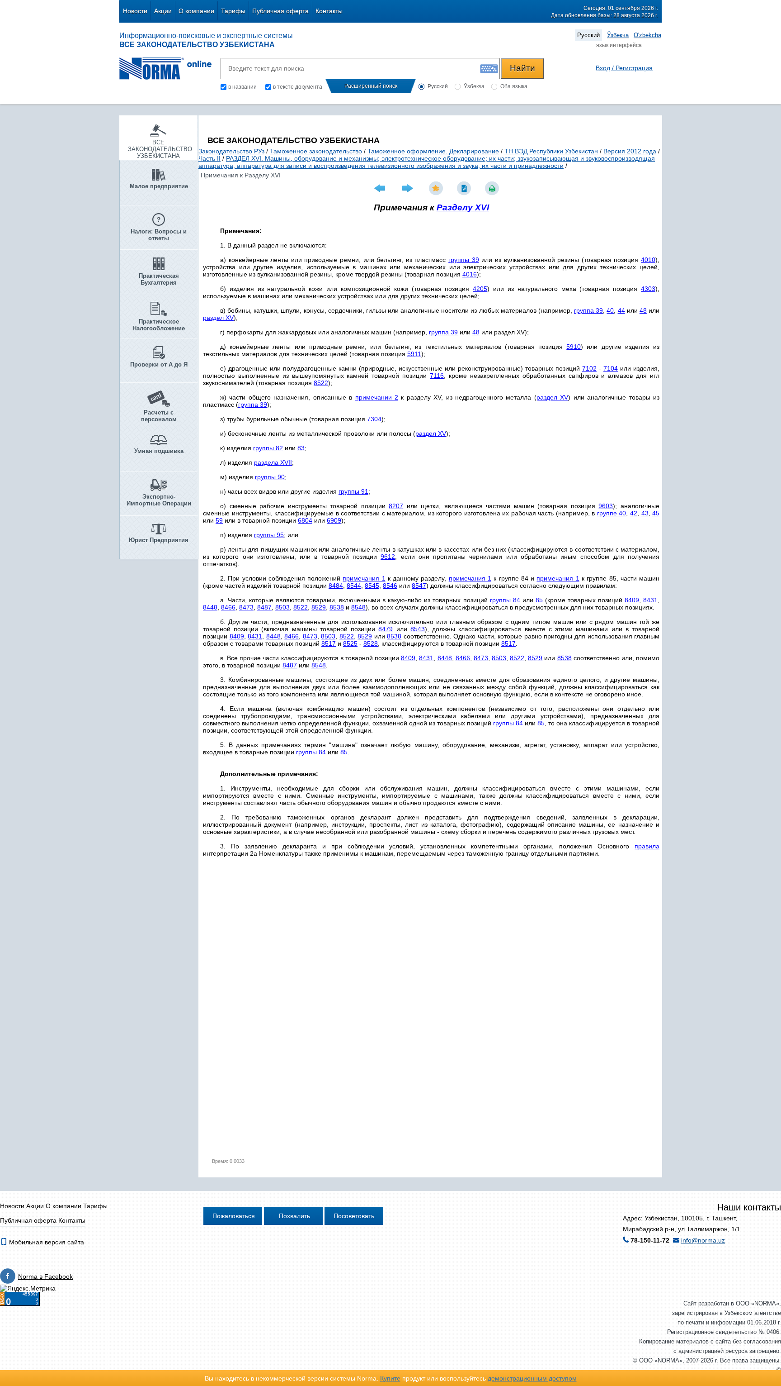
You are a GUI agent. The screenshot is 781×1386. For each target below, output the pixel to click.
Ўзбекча (618, 35)
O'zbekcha (647, 35)
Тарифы (233, 10)
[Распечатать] (493, 188)
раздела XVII (273, 462)
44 (621, 310)
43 (645, 513)
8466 (228, 607)
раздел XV (218, 317)
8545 (372, 585)
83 (301, 448)
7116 (437, 375)
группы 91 (353, 491)
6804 (305, 520)
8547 (419, 585)
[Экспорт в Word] (465, 188)
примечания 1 (364, 578)
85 (539, 600)
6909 (334, 520)
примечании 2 (376, 397)
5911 (414, 353)
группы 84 (505, 600)
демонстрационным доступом (532, 1378)
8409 (632, 600)
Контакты (329, 10)
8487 (264, 607)
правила (647, 846)
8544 (354, 585)
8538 (336, 607)
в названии (242, 87)
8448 (210, 607)
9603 (605, 506)
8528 (370, 643)
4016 (469, 274)
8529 (318, 607)
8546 (390, 585)
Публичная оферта (280, 10)
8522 (321, 382)
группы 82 (268, 448)
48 (643, 310)
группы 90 (270, 477)
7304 (374, 419)
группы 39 (463, 259)
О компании (196, 10)
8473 (246, 607)
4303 (648, 288)
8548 (358, 607)
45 (655, 513)
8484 (336, 585)
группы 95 (269, 534)
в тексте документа (297, 87)
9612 (388, 556)
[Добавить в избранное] (437, 188)
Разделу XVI (463, 207)
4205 (480, 288)
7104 (610, 368)
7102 (589, 368)
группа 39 (588, 310)
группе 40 (611, 513)
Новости (135, 10)
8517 (328, 643)
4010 (648, 259)
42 (633, 513)
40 (610, 310)
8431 (650, 600)
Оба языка (513, 86)
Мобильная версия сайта (45, 1242)
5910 (573, 346)
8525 (350, 643)
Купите (390, 1378)
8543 (417, 629)
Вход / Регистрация (624, 67)
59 (219, 520)
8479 (385, 629)
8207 (396, 506)
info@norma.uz (703, 1240)
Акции (163, 10)
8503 (282, 607)
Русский (588, 35)
